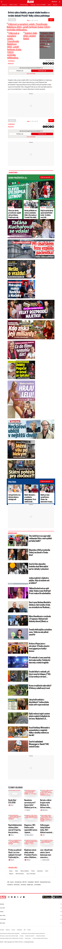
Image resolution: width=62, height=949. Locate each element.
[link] (9, 897)
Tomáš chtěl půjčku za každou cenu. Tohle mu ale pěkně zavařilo (40, 632)
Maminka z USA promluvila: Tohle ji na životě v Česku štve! (39, 552)
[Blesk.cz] (30, 1)
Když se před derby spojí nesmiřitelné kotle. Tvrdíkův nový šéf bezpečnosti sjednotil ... (47, 213)
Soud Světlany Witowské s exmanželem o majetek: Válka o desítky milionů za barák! (39, 731)
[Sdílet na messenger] (48, 63)
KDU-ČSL (24, 882)
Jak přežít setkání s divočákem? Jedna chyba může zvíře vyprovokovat (39, 702)
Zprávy (10, 871)
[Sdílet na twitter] (46, 63)
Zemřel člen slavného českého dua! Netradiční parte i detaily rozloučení (39, 566)
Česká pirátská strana (45, 882)
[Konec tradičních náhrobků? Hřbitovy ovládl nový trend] (18, 690)
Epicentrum (40, 871)
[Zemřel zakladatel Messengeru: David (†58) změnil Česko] (18, 746)
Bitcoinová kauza (20, 873)
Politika (10, 491)
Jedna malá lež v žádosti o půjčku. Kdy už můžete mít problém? (39, 580)
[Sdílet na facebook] (44, 63)
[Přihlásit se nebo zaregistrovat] (59, 1)
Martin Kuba (16, 884)
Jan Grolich (23, 884)
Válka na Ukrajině (24, 871)
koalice (12, 882)
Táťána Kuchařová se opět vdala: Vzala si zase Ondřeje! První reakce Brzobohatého (40, 591)
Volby (16, 871)
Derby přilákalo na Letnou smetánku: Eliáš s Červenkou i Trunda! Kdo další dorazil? (30, 213)
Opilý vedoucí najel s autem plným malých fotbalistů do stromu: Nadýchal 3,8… (39, 716)
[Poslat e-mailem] (53, 63)
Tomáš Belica (11, 60)
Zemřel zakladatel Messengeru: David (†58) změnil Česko (39, 744)
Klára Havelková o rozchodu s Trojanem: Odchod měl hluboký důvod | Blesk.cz (40, 619)
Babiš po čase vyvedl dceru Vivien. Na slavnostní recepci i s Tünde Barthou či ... (47, 498)
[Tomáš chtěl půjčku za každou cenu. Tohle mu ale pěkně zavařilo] (18, 634)
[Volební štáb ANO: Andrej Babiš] (31, 35)
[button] (47, 897)
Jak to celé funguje (31, 73)
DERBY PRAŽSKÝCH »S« (17, 178)
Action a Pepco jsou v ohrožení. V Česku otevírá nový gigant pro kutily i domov (39, 647)
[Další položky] (60, 5)
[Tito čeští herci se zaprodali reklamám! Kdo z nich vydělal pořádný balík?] (18, 540)
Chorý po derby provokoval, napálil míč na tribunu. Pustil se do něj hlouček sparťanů (14, 213)
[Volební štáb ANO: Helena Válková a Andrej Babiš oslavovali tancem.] (47, 39)
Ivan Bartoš (10, 884)
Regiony (11, 873)
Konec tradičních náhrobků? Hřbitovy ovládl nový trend (40, 686)
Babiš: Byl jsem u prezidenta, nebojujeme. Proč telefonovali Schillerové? (30, 498)
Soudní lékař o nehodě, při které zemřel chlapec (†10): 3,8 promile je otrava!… (40, 674)
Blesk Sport (26, 207)
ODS (8, 882)
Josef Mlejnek (37, 884)
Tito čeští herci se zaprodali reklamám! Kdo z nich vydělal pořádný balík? (40, 538)
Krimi (46, 871)
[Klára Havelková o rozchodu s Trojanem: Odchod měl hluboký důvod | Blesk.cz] (18, 620)
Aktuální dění (12, 867)
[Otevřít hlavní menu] (1, 1)
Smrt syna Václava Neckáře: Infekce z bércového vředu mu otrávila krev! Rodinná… (40, 605)
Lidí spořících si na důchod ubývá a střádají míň (14, 497)
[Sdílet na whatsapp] (51, 63)
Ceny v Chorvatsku (31, 873)
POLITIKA (12, 482)
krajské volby (30, 884)
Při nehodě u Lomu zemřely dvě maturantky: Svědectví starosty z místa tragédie (39, 660)
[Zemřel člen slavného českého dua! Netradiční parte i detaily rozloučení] (18, 568)
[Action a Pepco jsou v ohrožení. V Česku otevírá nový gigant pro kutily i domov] (18, 648)
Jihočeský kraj (18, 882)
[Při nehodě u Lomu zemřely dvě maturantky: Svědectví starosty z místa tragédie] (18, 662)
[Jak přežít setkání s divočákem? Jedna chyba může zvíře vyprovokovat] (18, 704)
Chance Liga (10, 207)
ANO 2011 (37, 882)
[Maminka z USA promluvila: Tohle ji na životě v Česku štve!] (18, 554)
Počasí (33, 871)
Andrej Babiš (31, 882)
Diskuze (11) (11, 63)
